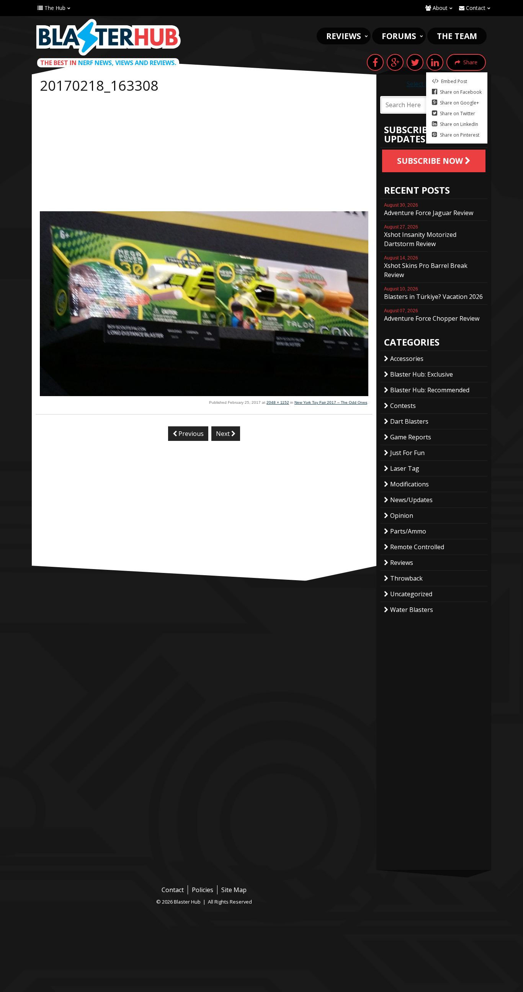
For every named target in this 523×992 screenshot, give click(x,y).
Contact (474, 7)
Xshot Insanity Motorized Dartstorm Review (420, 236)
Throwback (406, 578)
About (439, 7)
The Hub (54, 7)
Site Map (234, 890)
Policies (202, 890)
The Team (457, 36)
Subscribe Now (431, 160)
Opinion (401, 515)
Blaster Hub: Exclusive (421, 374)
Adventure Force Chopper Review (431, 315)
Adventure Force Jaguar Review (428, 209)
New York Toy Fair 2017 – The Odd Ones (330, 402)
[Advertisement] (204, 153)
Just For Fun (407, 453)
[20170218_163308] (204, 394)
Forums (399, 36)
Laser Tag (404, 468)
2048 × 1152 (277, 402)
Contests (403, 405)
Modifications (409, 484)
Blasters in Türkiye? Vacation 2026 (433, 293)
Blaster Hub (108, 37)
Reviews (343, 36)
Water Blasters (411, 609)
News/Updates (411, 500)
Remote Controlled (417, 547)
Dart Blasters (409, 421)
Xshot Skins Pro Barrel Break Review (425, 267)
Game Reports (410, 437)
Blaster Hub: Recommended (429, 390)
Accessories (406, 358)
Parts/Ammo (408, 531)
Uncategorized (411, 594)
